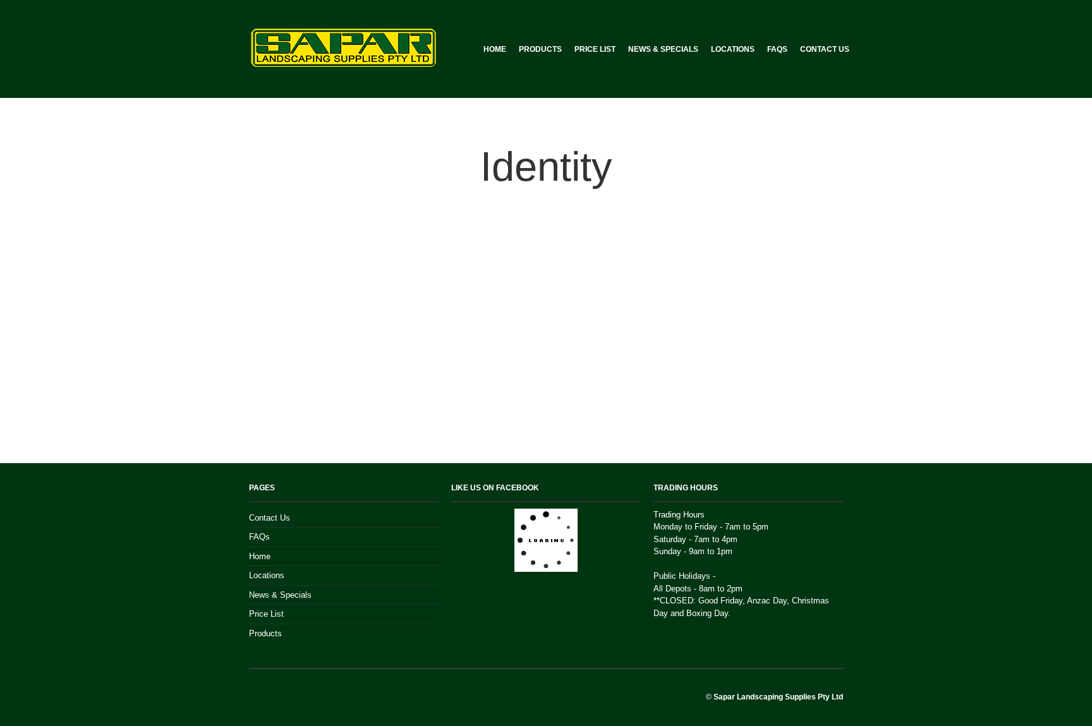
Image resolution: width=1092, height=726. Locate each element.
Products (540, 49)
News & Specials (663, 49)
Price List (595, 49)
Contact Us (824, 49)
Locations (733, 49)
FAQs (777, 49)
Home (494, 49)
